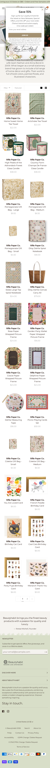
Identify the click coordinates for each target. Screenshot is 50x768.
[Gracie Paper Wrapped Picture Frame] (13, 358)
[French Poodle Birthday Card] (37, 485)
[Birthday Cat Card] (13, 527)
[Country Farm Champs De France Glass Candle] (37, 145)
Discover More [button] (9, 673)
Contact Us (19, 733)
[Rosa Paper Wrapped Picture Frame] (13, 314)
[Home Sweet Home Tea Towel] (13, 104)
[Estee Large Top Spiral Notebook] (13, 272)
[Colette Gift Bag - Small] (13, 444)
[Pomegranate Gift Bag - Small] (13, 231)
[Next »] (32, 598)
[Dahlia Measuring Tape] (13, 403)
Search (27, 728)
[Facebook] (3, 711)
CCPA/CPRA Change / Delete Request (23, 742)
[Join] (43, 652)
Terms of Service (23, 747)
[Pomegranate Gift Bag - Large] (13, 190)
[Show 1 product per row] (41, 87)
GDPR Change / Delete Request (30, 737)
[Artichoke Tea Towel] (37, 104)
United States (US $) (23, 722)
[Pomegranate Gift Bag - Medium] (37, 190)
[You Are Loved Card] (13, 485)
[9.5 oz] (13, 145)
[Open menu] (4, 8)
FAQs (9, 733)
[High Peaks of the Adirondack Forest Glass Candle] (13, 145)
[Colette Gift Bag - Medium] (37, 444)
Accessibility (9, 737)
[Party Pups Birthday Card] (13, 568)
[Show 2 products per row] (46, 87)
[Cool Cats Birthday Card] (37, 527)
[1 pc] (13, 104)
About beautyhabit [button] (10, 680)
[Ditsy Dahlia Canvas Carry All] (37, 272)
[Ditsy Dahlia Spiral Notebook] (37, 231)
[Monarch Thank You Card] (37, 568)
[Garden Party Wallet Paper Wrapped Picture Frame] (37, 314)
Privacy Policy (33, 733)
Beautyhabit (12, 728)
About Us (37, 728)
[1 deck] (37, 403)
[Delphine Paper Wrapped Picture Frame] (37, 358)
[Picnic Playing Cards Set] (37, 403)
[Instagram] (8, 711)
